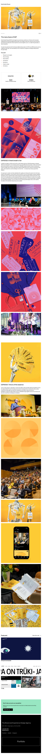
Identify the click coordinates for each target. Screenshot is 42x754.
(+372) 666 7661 (5, 728)
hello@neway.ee (5, 730)
